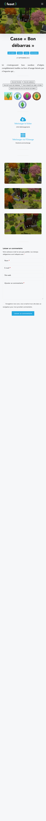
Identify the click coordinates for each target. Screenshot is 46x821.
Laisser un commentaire (23, 313)
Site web (7, 275)
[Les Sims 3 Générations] (36, 96)
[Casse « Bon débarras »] (23, 21)
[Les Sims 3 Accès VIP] (27, 96)
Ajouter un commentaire (14, 283)
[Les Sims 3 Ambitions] (18, 96)
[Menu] (42, 4)
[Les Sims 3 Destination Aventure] (8, 96)
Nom (6, 260)
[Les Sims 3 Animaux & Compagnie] (22, 104)
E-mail (7, 268)
